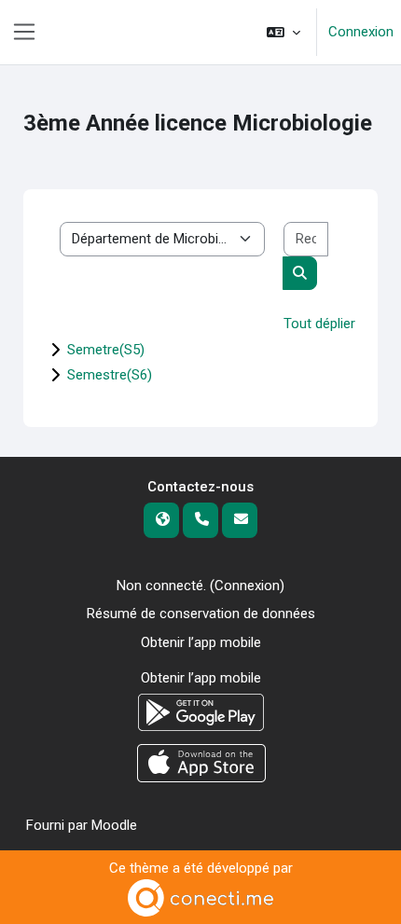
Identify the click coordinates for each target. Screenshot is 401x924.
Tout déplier (319, 323)
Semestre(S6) (109, 374)
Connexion (361, 31)
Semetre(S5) (106, 349)
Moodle (114, 825)
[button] (283, 32)
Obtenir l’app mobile (201, 642)
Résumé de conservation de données (201, 613)
